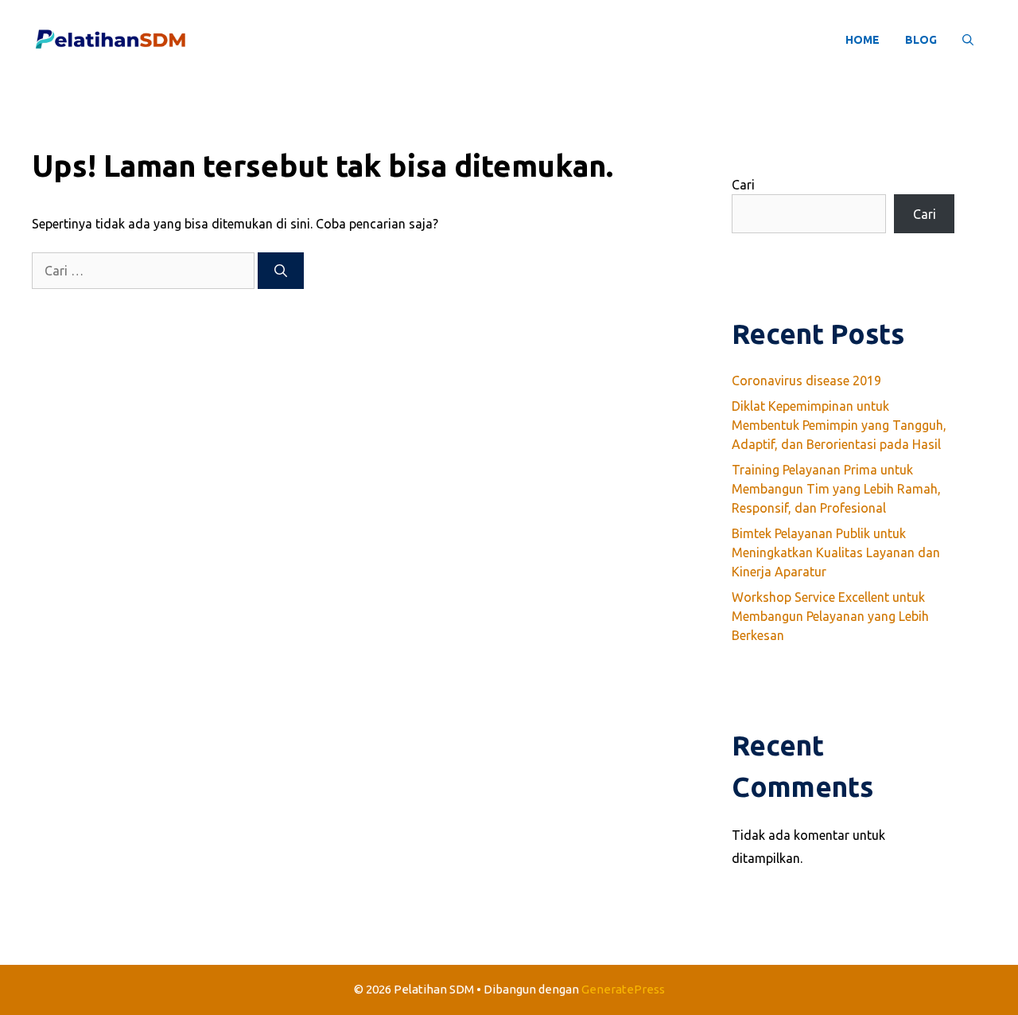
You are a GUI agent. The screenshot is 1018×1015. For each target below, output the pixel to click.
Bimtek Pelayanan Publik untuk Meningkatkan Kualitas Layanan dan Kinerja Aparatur (836, 552)
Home (862, 39)
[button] (968, 40)
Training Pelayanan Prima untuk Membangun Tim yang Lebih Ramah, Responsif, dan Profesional (836, 489)
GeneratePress (623, 989)
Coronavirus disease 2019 (806, 380)
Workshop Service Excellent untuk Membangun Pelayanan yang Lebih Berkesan (830, 616)
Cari (743, 185)
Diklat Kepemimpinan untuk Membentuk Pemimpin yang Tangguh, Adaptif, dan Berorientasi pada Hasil (839, 425)
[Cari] (281, 270)
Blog (921, 39)
